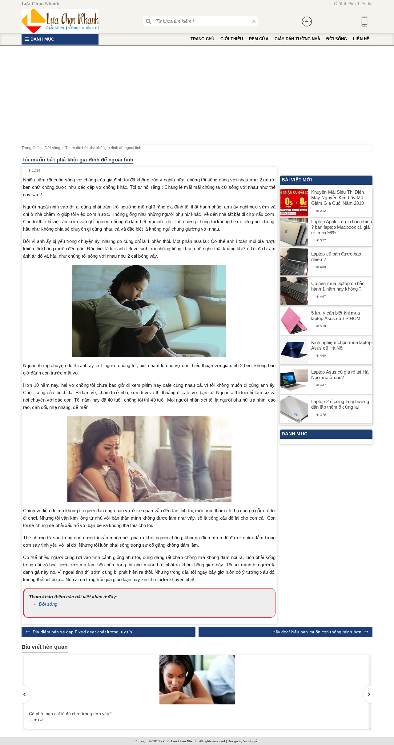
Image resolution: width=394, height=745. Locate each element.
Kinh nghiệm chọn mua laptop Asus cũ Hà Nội (341, 345)
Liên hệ (365, 3)
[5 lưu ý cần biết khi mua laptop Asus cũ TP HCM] (294, 321)
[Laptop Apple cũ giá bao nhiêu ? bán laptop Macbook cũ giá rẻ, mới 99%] (294, 232)
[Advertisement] (197, 94)
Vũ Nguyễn (251, 741)
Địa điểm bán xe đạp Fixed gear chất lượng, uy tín (82, 631)
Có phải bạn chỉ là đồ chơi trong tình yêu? (70, 713)
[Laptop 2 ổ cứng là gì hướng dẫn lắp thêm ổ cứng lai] (294, 409)
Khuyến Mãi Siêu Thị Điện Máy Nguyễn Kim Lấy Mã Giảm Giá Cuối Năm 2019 (337, 197)
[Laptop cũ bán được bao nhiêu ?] (294, 262)
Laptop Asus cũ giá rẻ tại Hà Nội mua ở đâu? (339, 374)
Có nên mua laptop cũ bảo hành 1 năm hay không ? (337, 286)
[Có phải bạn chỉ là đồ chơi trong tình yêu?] (197, 680)
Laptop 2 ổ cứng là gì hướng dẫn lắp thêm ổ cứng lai (340, 404)
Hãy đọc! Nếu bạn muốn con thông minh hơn (316, 631)
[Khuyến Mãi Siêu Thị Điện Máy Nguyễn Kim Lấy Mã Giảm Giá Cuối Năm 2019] (294, 202)
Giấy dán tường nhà (297, 39)
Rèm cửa (258, 39)
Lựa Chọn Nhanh (183, 741)
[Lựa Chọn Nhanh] (60, 21)
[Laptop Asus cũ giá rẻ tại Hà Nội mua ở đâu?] (294, 380)
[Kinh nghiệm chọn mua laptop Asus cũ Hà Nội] (294, 350)
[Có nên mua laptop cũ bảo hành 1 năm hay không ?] (294, 291)
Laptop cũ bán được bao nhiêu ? (336, 256)
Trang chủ (202, 39)
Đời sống (336, 39)
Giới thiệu (343, 3)
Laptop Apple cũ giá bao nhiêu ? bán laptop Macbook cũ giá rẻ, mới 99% (341, 227)
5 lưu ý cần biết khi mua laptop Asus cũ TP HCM (335, 315)
